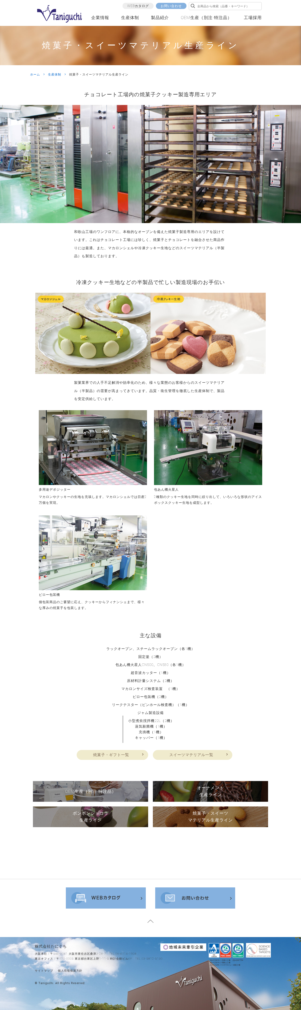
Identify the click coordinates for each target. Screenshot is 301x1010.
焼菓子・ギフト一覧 (111, 755)
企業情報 (100, 17)
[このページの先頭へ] (150, 923)
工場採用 (253, 17)
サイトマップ (44, 970)
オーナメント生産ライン (210, 791)
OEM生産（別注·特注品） (206, 17)
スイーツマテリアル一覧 (191, 755)
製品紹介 (160, 17)
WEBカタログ (138, 6)
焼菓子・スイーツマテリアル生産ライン (210, 816)
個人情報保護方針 (70, 970)
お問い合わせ (171, 6)
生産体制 (130, 17)
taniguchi (45, 983)
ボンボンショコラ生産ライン (90, 816)
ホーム (35, 74)
